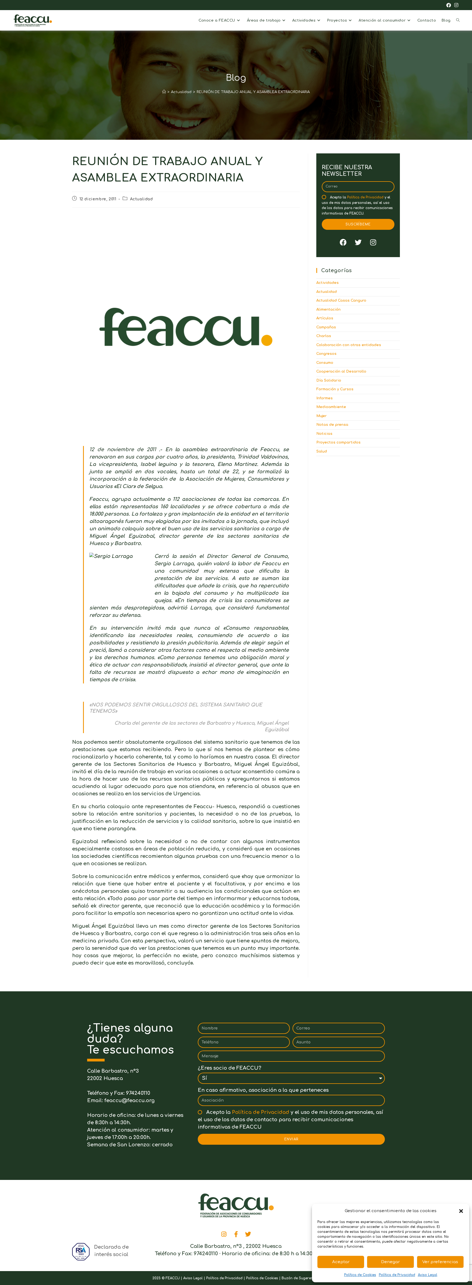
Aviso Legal (427, 1275)
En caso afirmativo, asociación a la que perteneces (263, 1090)
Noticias (324, 434)
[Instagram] (373, 242)
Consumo (324, 363)
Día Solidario (328, 380)
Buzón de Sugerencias (301, 1278)
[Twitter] (358, 242)
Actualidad (141, 199)
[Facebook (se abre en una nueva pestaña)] (449, 5)
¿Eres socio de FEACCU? (229, 1068)
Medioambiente (331, 407)
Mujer (321, 416)
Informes (324, 398)
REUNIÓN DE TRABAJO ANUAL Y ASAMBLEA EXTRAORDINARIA (253, 92)
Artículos (324, 318)
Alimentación (328, 309)
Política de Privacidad (397, 1275)
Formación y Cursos (334, 389)
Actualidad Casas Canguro (341, 300)
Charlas (323, 336)
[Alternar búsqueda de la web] (457, 20)
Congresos (326, 354)
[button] (461, 1211)
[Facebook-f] (236, 1234)
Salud (321, 451)
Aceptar (341, 1262)
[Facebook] (343, 242)
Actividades (327, 283)
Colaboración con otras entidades (348, 345)
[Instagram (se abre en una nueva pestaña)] (455, 5)
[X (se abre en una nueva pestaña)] (441, 5)
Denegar (390, 1262)
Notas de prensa (332, 425)
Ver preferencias (440, 1262)
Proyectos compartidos (338, 442)
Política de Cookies (360, 1275)
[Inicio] (164, 92)
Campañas (326, 327)
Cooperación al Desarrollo (341, 371)
